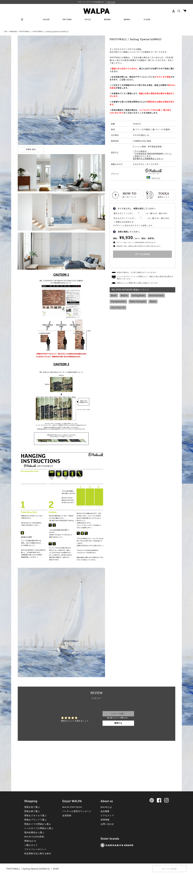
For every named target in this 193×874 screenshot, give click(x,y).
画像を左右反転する (125, 222)
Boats (114, 295)
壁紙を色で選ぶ (32, 807)
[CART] (185, 11)
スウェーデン (156, 178)
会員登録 (66, 815)
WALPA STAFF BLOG (72, 807)
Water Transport (138, 301)
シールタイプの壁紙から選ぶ (38, 828)
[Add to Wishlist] (142, 262)
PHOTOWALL (25, 31)
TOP (5, 31)
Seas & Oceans (156, 295)
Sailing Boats (138, 295)
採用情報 (105, 819)
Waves (153, 301)
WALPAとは (106, 807)
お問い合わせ (107, 824)
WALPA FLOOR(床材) (34, 836)
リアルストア (107, 815)
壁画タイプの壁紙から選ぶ (37, 824)
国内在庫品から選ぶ (34, 832)
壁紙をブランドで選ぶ (35, 819)
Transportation (118, 301)
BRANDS (13, 31)
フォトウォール (118, 307)
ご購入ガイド (31, 845)
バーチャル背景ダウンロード (76, 811)
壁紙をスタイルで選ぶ (35, 815)
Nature (124, 295)
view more (111, 2)
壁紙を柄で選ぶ (32, 811)
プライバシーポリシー (35, 849)
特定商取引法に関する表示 (37, 853)
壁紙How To (30, 841)
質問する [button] (118, 723)
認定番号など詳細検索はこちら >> (148, 158)
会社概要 (105, 811)
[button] (179, 11)
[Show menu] (23, 19)
